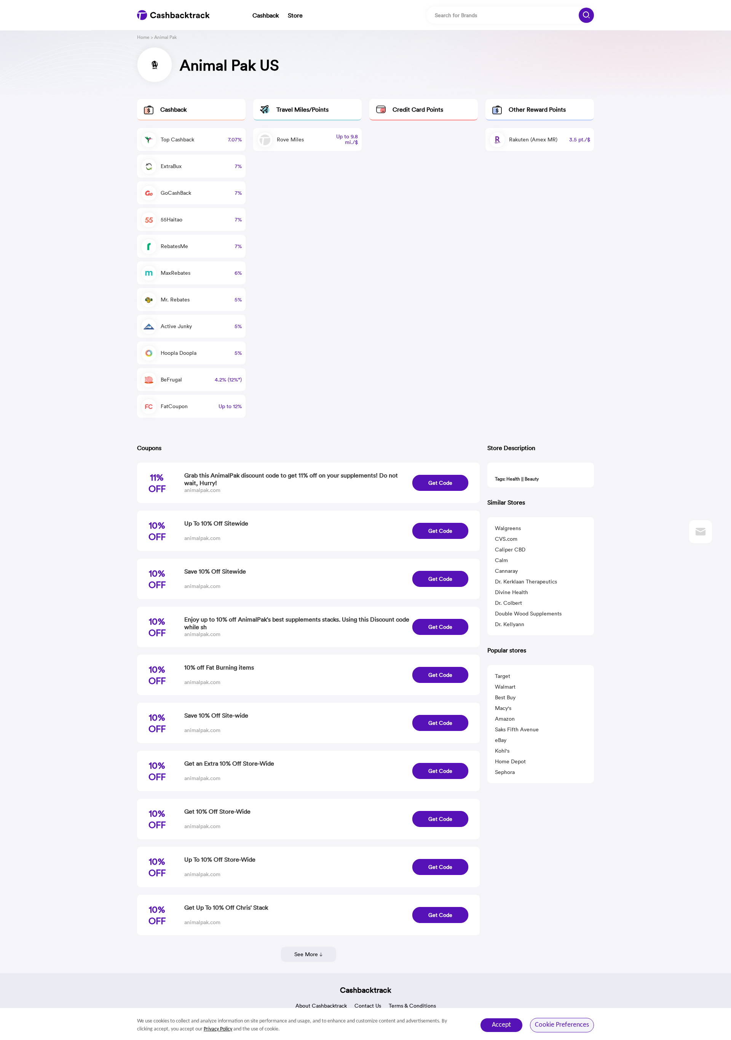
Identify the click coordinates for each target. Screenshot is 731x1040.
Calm (501, 560)
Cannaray (506, 570)
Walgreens (508, 528)
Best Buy (505, 697)
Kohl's (502, 750)
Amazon (505, 718)
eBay (500, 740)
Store (295, 15)
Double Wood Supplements (528, 613)
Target (502, 676)
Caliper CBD (510, 549)
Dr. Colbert (508, 602)
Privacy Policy (218, 1029)
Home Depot (510, 761)
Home (143, 37)
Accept (501, 1025)
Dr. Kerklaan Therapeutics (526, 581)
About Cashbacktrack (321, 1005)
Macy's (503, 708)
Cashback (265, 15)
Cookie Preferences (562, 1025)
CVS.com (506, 538)
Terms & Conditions (412, 1005)
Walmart (505, 686)
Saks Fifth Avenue (517, 729)
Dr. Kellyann (509, 624)
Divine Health (511, 592)
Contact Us (367, 1005)
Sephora (505, 772)
